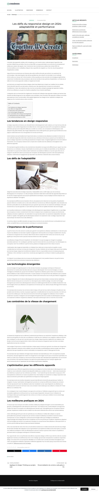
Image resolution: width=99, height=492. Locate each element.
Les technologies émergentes (16, 112)
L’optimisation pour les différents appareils (20, 115)
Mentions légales (33, 480)
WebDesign (39, 10)
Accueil (9, 10)
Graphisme (29, 10)
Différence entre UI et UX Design (22, 443)
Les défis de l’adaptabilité (15, 109)
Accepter (84, 489)
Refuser (93, 489)
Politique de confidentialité (57, 480)
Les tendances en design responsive (18, 107)
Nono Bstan (11, 456)
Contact (49, 10)
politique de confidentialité (48, 490)
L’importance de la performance (17, 110)
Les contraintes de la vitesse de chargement (20, 113)
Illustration (19, 10)
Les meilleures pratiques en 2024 (17, 117)
